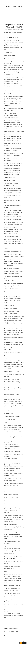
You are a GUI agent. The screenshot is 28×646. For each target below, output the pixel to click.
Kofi (17, 497)
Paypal (12, 497)
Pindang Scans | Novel (14, 6)
